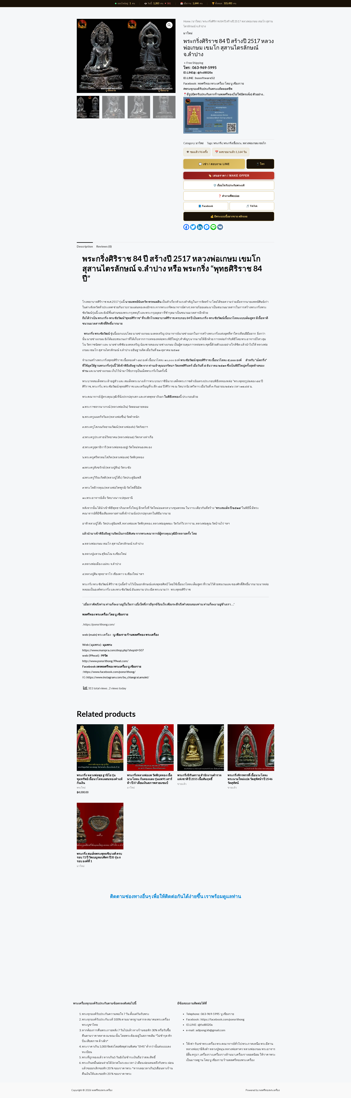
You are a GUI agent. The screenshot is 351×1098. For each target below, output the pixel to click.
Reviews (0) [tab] (104, 246)
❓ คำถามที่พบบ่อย (228, 195)
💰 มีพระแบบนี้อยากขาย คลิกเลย (228, 216)
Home (186, 21)
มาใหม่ (197, 21)
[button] (169, 25)
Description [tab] (85, 246)
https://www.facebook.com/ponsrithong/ (109, 671)
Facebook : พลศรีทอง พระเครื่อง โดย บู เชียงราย (213, 83)
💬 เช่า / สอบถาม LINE (214, 164)
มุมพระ (107, 644)
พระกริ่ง (218, 143)
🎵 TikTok (251, 206)
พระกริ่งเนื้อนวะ (233, 143)
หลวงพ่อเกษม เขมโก (254, 143)
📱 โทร (260, 163)
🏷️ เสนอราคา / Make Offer (228, 175)
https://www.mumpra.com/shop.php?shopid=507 (113, 650)
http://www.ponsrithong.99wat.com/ (105, 661)
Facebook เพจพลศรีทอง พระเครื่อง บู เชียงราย (111, 666)
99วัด (104, 655)
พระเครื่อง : (128, 634)
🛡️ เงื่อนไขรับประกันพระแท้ (228, 185)
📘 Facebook (205, 206)
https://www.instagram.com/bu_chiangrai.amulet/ (118, 677)
